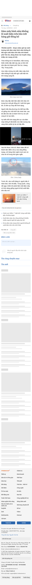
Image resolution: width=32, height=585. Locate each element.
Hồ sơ (18, 508)
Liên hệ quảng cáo (7, 558)
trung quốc (13, 229)
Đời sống (6, 25)
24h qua (3, 518)
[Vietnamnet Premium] (5, 471)
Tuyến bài (8, 523)
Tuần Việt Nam (5, 498)
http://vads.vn (10, 571)
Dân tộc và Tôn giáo (7, 477)
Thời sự (3, 474)
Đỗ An (7, 40)
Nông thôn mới (21, 501)
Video (18, 511)
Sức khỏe (4, 488)
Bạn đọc (19, 494)
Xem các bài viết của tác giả (11, 43)
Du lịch (19, 491)
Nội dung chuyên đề (23, 505)
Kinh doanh (20, 474)
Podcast (19, 515)
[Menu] (2, 21)
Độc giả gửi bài (16, 577)
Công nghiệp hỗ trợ (23, 498)
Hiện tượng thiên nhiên (9, 232)
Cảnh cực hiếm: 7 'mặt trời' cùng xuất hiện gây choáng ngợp (22, 198)
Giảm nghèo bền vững (7, 501)
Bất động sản (5, 494)
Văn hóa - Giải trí (22, 484)
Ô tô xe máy (4, 491)
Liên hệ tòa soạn (6, 538)
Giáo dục (3, 481)
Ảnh (2, 511)
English (3, 508)
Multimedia (4, 515)
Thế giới (19, 481)
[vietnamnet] (8, 22)
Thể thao (19, 477)
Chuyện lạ (16, 25)
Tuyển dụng (26, 577)
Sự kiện (24, 523)
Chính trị (19, 471)
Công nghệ (20, 488)
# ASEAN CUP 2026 (19, 20)
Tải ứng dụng (6, 577)
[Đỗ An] (2, 40)
